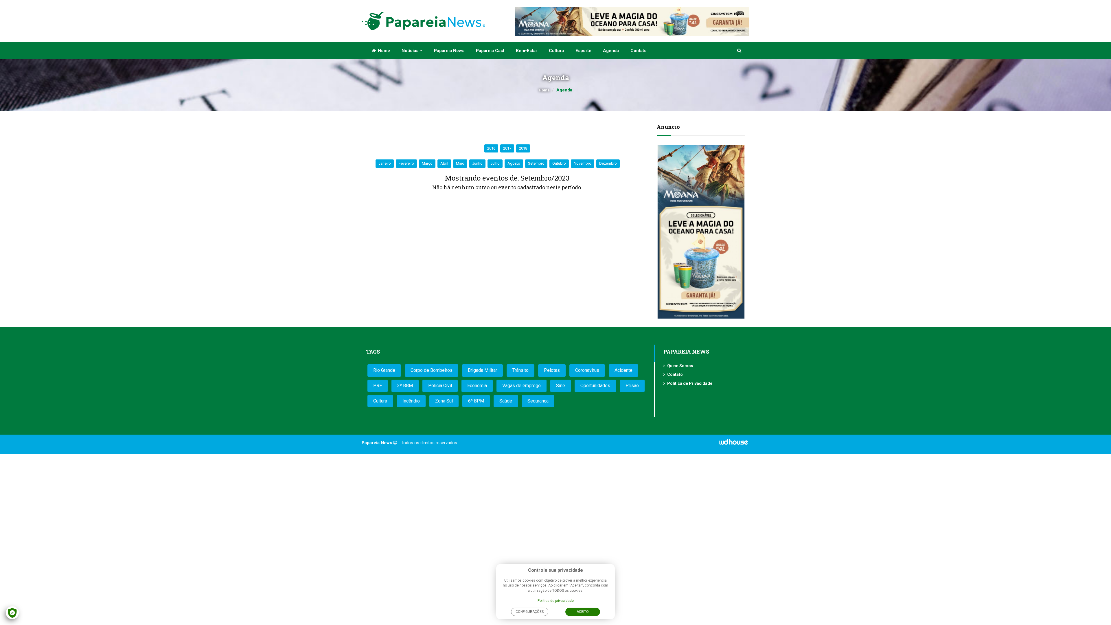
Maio (460, 163)
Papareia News (449, 50)
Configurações (530, 612)
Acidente (623, 370)
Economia (477, 385)
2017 (507, 148)
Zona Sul (444, 401)
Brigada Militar (482, 370)
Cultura (556, 50)
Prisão (632, 385)
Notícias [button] (411, 50)
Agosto (513, 163)
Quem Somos (680, 365)
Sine (560, 385)
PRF (377, 385)
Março (427, 163)
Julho (495, 163)
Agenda (611, 50)
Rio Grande (384, 370)
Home (383, 50)
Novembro (582, 163)
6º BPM (476, 401)
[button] (739, 50)
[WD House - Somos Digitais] (733, 443)
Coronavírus (587, 370)
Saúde (505, 401)
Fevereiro (406, 163)
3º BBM (405, 385)
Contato (638, 50)
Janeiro (384, 163)
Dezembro (608, 163)
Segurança (538, 401)
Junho (477, 163)
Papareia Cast (490, 50)
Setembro (536, 163)
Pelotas (552, 370)
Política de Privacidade (689, 383)
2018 (523, 148)
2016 (491, 148)
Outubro (559, 163)
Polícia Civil (440, 385)
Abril (444, 163)
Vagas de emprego (521, 385)
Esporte (583, 50)
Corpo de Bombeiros (432, 370)
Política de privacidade (556, 601)
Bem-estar (526, 50)
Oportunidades (595, 385)
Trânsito (520, 370)
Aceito (583, 612)
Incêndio (411, 401)
